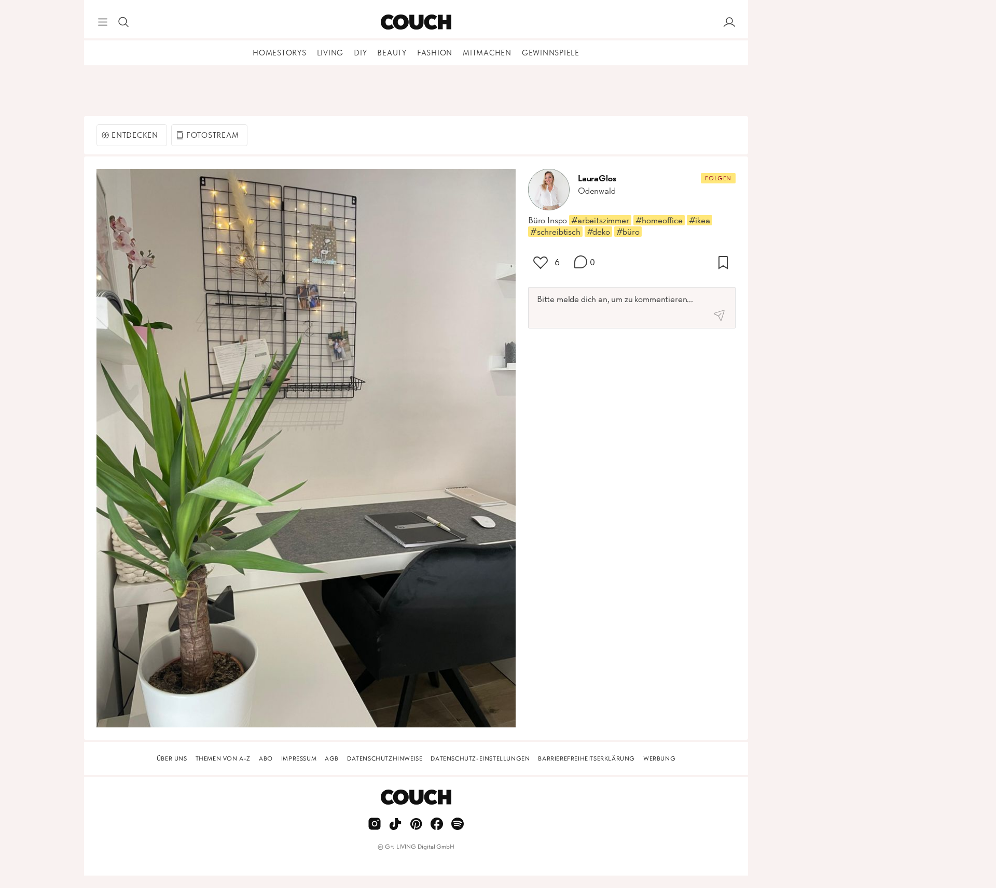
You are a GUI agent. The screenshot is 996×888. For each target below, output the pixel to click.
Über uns (172, 758)
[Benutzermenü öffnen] (729, 22)
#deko (598, 231)
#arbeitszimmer (600, 220)
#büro (628, 231)
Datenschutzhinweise (384, 758)
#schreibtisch (555, 231)
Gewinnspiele (550, 53)
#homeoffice (659, 220)
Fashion (434, 53)
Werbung (659, 758)
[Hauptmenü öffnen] (102, 22)
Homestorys (280, 53)
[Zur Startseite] (416, 22)
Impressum (298, 758)
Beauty (392, 53)
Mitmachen (487, 53)
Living (330, 53)
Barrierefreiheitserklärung (586, 758)
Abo (266, 758)
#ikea (699, 220)
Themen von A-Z (223, 758)
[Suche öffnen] (123, 22)
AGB (332, 758)
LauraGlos (597, 178)
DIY (360, 53)
